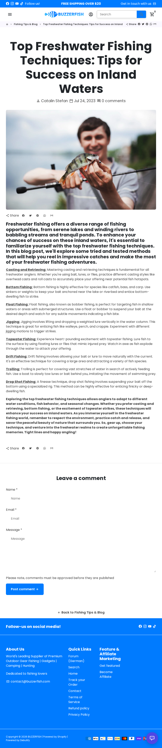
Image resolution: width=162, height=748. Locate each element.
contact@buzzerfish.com (28, 681)
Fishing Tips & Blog (26, 24)
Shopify (62, 736)
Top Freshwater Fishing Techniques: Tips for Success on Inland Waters (88, 24)
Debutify (25, 740)
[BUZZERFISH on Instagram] (12, 3)
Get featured (110, 665)
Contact (74, 691)
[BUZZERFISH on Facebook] (7, 3)
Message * (14, 530)
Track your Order (76, 682)
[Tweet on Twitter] (143, 24)
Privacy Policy (79, 714)
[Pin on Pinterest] (147, 24)
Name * (12, 489)
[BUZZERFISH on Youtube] (17, 3)
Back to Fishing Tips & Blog (81, 612)
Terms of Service (75, 699)
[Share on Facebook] (139, 24)
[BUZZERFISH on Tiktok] (21, 3)
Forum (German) (76, 658)
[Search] (141, 14)
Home (73, 673)
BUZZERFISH (34, 736)
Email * (11, 509)
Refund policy (78, 708)
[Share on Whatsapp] (151, 24)
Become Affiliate (106, 674)
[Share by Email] (155, 24)
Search (73, 667)
